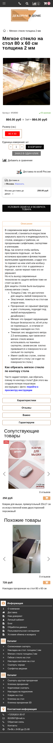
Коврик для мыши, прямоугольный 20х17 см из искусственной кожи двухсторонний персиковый (26, 507)
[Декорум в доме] (26, 15)
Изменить (19, 184)
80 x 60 (12, 134)
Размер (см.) (9, 127)
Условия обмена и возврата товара (26, 208)
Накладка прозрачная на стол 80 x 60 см (24, 588)
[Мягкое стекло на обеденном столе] (26, 81)
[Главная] (4, 31)
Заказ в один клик (26, 153)
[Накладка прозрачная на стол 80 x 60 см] (26, 549)
